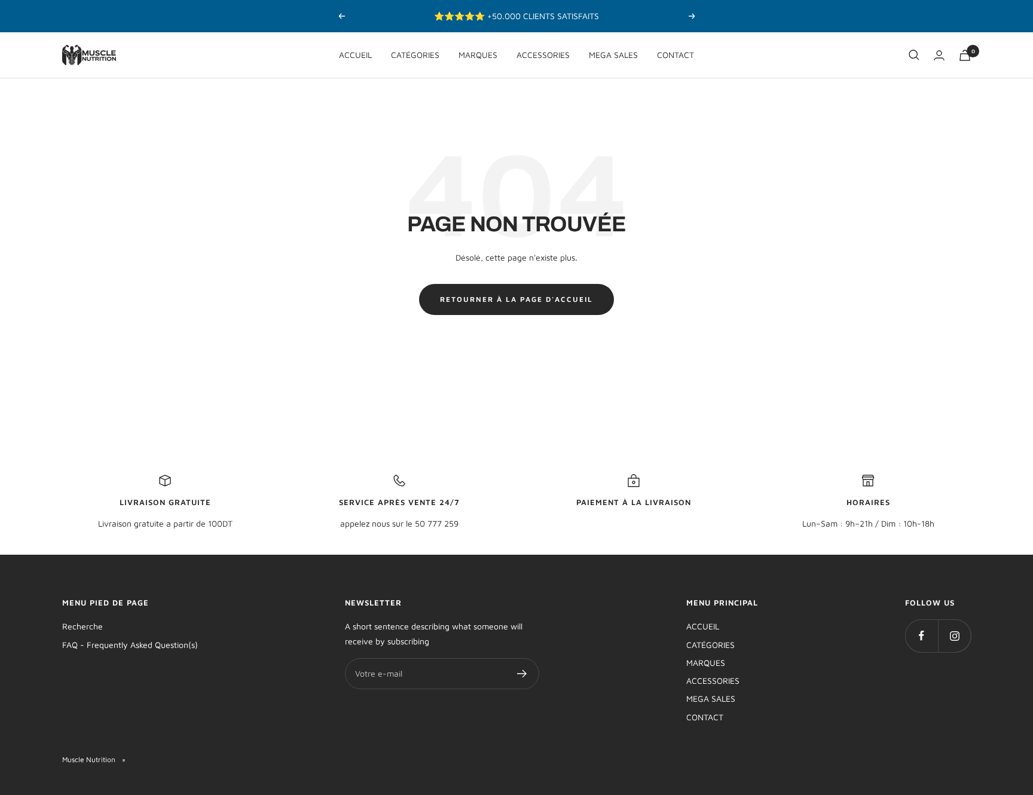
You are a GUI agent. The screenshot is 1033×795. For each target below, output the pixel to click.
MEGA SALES (613, 55)
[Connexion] (939, 55)
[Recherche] (914, 55)
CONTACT (675, 55)
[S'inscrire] (522, 673)
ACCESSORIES (543, 55)
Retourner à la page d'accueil (516, 299)
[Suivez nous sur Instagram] (954, 635)
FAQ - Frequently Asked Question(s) (130, 645)
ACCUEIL (355, 55)
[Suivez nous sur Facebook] (921, 635)
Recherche (82, 626)
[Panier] (965, 55)
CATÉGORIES (415, 55)
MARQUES (478, 55)
